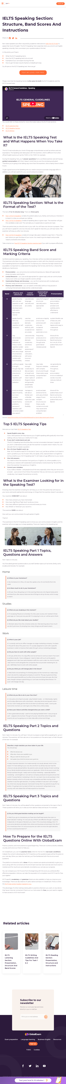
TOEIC (28, 1050)
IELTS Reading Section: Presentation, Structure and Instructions (52, 960)
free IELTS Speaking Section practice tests (27, 243)
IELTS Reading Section (13, 128)
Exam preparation (11, 1039)
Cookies (37, 1050)
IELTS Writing (10, 131)
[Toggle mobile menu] (3, 3)
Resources (57, 1039)
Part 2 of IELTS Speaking (13, 220)
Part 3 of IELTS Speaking (13, 235)
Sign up (33, 1044)
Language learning (28, 1039)
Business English (44, 1039)
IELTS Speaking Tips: (24, 429)
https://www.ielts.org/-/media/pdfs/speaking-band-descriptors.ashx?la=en (30, 417)
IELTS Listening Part (12, 126)
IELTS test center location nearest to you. (18, 884)
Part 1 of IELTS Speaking (13, 216)
